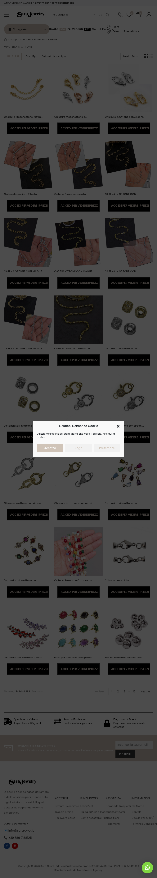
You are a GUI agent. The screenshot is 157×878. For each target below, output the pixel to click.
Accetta (50, 448)
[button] (118, 426)
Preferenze (107, 448)
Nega (78, 448)
